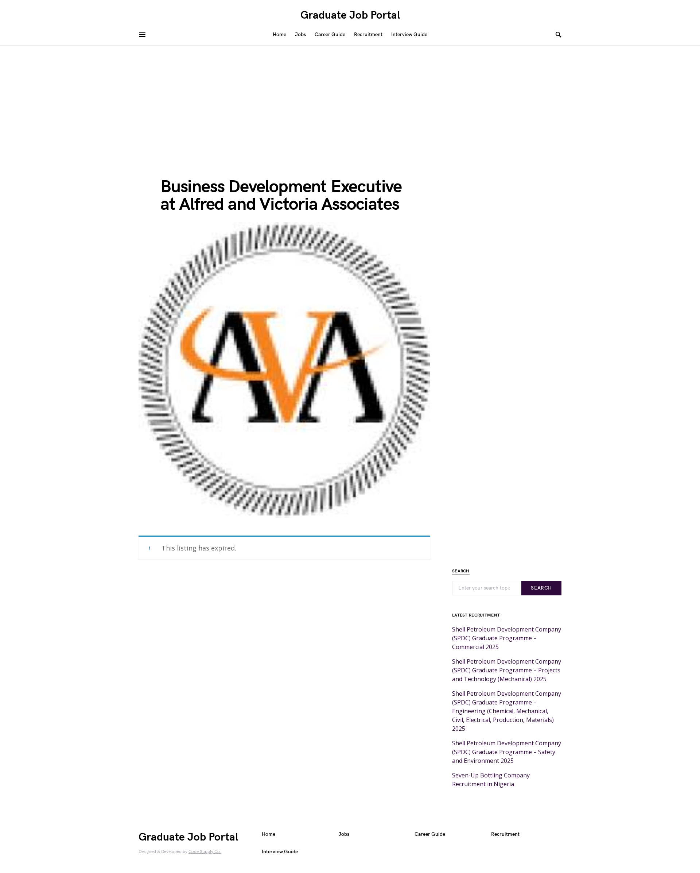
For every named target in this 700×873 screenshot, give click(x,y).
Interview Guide (280, 852)
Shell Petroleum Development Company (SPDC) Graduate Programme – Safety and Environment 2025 (506, 752)
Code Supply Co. (204, 851)
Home (268, 834)
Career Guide (430, 834)
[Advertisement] (350, 100)
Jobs (343, 834)
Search (541, 588)
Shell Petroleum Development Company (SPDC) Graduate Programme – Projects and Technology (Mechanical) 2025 (506, 670)
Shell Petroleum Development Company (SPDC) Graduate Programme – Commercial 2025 (506, 638)
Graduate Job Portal (350, 15)
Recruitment (505, 834)
